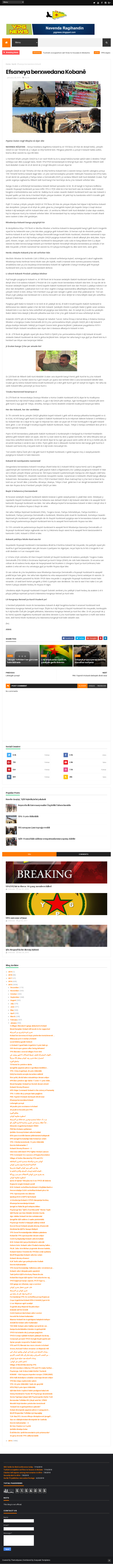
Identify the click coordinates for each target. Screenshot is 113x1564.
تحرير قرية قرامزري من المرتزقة (21, 1032)
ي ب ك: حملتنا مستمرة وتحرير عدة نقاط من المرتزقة (28, 1119)
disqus (92, 686)
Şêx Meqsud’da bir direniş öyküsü (22, 950)
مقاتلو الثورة (14, 1113)
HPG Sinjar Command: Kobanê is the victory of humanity (32, 1090)
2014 (10, 1441)
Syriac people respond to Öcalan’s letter (26, 1342)
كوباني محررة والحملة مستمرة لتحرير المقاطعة (26, 1161)
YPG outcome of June (16, 918)
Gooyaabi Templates (42, 1560)
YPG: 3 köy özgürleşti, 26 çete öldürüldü (26, 1071)
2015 (10, 985)
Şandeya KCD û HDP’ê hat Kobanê (23, 1197)
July (12, 1004)
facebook (101, 686)
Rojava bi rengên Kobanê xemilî (22, 1184)
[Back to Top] (109, 1560)
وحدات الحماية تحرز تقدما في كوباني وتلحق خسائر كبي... (29, 1352)
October (13, 994)
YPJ (29, 854)
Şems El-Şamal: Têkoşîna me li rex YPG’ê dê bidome (30, 1181)
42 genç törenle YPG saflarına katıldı (24, 1436)
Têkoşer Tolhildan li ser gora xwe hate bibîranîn (22, 661)
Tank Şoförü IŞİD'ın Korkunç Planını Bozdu (26, 1274)
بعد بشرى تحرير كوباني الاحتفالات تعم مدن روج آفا (27, 1174)
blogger (82, 686)
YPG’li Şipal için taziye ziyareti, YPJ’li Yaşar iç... (28, 1281)
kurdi (14, 64)
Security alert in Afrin (12, 1475)
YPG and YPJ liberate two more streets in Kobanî (29, 1345)
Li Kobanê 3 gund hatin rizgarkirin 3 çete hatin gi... (29, 1045)
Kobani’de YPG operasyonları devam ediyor (27, 1236)
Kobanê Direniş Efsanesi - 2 (21, 1148)
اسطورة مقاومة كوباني (17, 1116)
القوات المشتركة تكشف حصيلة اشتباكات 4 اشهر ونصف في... (31, 1055)
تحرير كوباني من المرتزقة (18, 1291)
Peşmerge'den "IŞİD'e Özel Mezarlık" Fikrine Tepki (30, 1210)
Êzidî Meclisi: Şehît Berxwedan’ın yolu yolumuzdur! (29, 1433)
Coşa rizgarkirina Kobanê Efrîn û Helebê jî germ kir (30, 1300)
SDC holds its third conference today (18, 1467)
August (13, 1000)
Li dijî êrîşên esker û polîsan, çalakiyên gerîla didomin (54, 661)
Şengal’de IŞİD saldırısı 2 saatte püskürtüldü (27, 1220)
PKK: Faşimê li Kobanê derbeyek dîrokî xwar (27, 1097)
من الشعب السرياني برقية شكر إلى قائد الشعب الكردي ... (30, 1355)
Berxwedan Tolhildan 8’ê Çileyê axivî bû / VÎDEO (28, 1400)
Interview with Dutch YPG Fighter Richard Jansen (29, 1152)
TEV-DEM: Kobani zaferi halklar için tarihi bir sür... (29, 1326)
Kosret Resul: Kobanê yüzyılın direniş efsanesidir (29, 1226)
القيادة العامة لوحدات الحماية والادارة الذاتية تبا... (26, 1171)
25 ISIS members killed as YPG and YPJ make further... (31, 1368)
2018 (10, 975)
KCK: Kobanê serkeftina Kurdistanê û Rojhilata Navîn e (31, 1187)
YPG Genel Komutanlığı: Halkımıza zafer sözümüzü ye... (32, 1268)
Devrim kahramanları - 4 (19, 1423)
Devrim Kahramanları (18, 1265)
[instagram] (105, 3)
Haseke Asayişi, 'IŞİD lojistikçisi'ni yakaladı (26, 799)
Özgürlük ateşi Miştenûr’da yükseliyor (24, 1307)
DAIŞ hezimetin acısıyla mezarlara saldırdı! (26, 1074)
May (12, 1010)
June (12, 1007)
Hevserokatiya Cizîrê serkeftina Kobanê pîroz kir (29, 1190)
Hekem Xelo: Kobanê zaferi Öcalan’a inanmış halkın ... (31, 1245)
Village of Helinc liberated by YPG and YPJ (26, 1158)
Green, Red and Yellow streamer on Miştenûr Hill (29, 1349)
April (12, 1013)
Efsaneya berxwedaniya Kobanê (22, 1203)
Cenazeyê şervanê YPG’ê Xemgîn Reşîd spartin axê (30, 1339)
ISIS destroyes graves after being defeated (27, 1048)
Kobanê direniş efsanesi (19, 1258)
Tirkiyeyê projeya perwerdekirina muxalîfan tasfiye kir (90, 661)
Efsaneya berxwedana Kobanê (21, 1100)
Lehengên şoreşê (17, 1103)
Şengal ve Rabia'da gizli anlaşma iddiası (25, 1207)
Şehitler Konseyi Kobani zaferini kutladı (25, 1132)
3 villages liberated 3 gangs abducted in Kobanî (28, 1026)
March (13, 1017)
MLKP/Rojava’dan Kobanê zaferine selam (26, 1255)
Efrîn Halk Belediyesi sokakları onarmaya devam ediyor (31, 1378)
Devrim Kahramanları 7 (19, 1145)
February (14, 1020)
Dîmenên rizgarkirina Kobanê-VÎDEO (24, 1126)
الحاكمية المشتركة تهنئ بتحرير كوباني (23, 1165)
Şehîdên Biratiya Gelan (18, 1429)
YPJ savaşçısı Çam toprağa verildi (34, 828)
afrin (78, 52)
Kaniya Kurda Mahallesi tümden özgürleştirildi (27, 1329)
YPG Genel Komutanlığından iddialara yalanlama (28, 1232)
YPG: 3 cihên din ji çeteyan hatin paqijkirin (26, 1094)
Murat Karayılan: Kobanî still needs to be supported (30, 1029)
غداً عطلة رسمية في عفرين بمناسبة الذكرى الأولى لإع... (29, 1123)
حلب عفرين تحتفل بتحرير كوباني (21, 1287)
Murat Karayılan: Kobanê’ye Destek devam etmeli (29, 1084)
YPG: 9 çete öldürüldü (28, 816)
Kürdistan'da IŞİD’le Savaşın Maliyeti (24, 1229)
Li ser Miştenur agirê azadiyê (21, 1303)
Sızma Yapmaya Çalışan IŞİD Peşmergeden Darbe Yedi (31, 1397)
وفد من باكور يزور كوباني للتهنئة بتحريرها (24, 1168)
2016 (10, 981)
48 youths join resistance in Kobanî (23, 1106)
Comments (83, 854)
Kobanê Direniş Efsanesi (19, 1087)
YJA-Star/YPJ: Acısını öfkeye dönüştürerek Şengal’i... (31, 1416)
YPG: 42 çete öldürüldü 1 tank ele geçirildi (26, 1384)
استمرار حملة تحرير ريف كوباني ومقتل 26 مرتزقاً (27, 1058)
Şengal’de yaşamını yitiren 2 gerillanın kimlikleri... (29, 1068)
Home (8, 64)
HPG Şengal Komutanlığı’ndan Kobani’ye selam (28, 1139)
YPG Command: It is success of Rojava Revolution (30, 1155)
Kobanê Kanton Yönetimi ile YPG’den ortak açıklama (30, 1252)
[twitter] (94, 3)
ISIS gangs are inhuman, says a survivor (25, 1284)
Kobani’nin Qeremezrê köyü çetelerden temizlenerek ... (32, 1036)
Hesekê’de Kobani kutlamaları (21, 1316)
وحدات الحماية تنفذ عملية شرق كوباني (23, 1358)
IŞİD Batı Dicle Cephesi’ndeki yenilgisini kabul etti (29, 1391)
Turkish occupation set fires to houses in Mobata (47, 52)
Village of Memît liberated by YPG (23, 1365)
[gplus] (109, 3)
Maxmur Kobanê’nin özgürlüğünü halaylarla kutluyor (30, 1320)
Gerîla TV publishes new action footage (19, 1478)
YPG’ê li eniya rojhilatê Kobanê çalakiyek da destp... (30, 1336)
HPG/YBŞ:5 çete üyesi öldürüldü (22, 1387)
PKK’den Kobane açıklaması (21, 1129)
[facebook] (101, 3)
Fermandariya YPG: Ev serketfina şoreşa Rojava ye (29, 1297)
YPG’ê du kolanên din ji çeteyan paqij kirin (26, 1333)
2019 (10, 972)
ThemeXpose (16, 1560)
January (13, 1023)
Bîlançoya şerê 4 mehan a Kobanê (23, 1039)
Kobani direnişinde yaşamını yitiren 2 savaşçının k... (30, 1410)
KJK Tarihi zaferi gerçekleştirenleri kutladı (26, 1261)
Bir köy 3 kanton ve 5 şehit (20, 1426)
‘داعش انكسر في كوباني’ (18, 1362)
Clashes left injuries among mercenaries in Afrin (23, 1473)
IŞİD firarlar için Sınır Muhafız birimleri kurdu (27, 1213)
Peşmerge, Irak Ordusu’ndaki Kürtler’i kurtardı (28, 1371)
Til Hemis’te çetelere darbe (21, 1065)
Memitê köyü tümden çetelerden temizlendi (27, 1403)
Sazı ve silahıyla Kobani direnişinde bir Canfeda (28, 1420)
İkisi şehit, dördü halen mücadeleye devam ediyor (29, 1078)
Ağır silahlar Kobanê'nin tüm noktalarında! (26, 1216)
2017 (10, 978)
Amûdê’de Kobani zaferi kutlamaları (24, 1323)
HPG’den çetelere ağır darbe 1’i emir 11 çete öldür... (30, 1081)
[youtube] (98, 3)
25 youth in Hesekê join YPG (21, 1110)
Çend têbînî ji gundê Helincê (21, 1042)
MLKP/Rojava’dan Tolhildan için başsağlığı (26, 1413)
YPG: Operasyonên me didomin (22, 1194)
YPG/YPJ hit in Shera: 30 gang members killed (28, 886)
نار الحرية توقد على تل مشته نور (21, 1294)
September (15, 997)
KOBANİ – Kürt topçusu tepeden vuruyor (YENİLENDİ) (31, 1374)
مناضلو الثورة (14, 1061)
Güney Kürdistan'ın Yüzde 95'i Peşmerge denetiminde (31, 1394)
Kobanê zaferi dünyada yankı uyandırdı (25, 1271)
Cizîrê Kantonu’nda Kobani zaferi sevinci (26, 1313)
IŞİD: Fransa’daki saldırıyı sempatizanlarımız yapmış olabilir (46, 839)
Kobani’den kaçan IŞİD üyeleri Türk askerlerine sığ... (30, 1278)
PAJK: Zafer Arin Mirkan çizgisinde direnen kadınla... (30, 1248)
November (14, 991)
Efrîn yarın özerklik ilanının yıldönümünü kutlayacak (29, 1136)
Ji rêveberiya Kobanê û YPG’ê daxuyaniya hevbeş (29, 1200)
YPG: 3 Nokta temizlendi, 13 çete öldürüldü (27, 1142)
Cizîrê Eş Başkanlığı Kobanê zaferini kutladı (26, 1239)
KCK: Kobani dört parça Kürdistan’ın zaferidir (27, 1242)
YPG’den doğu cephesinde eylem (23, 1381)
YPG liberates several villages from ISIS (26, 1052)
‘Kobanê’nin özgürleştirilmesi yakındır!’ (25, 1407)
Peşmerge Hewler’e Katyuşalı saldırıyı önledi (27, 1223)
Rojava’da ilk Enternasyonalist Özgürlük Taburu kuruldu (44, 805)
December (14, 988)
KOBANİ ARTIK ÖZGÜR (19, 1310)
